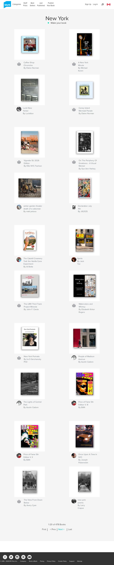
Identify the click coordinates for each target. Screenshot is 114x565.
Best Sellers (32, 4)
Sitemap (79, 561)
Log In (95, 4)
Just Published (41, 4)
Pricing (42, 561)
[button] (108, 4)
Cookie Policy (62, 561)
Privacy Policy (51, 561)
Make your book (58, 23)
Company (23, 561)
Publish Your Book (51, 4)
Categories (17, 4)
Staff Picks (25, 4)
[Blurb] (7, 5)
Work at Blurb (33, 561)
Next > (61, 529)
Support (71, 561)
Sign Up (88, 4)
